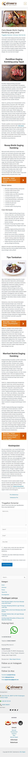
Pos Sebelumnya (14, 494)
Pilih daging (21, 125)
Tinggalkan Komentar (7, 35)
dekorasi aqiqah (14, 737)
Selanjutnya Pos (14, 497)
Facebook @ (8, 674)
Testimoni (14, 733)
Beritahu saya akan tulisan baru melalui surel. (14, 560)
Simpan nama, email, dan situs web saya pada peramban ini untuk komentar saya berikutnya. (13, 549)
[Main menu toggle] (25, 3)
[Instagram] (15, 710)
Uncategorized (5, 594)
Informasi (15, 35)
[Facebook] (10, 710)
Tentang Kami (14, 731)
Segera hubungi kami (18, 486)
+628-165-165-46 (6, 701)
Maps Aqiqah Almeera (15, 659)
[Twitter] (13, 710)
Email (10, 679)
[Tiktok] (17, 710)
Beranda (14, 730)
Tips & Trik (4, 592)
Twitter (8, 677)
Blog (14, 735)
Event (3, 585)
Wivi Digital (22, 752)
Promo (3, 589)
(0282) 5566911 (6, 704)
